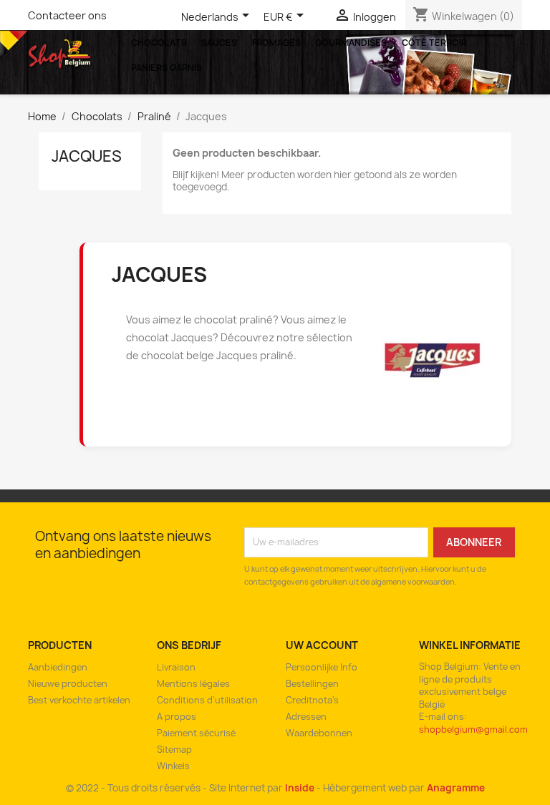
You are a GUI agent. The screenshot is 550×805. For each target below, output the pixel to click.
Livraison (176, 667)
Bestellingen (312, 684)
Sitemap (174, 749)
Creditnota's (312, 700)
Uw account (322, 645)
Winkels (173, 766)
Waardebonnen (319, 733)
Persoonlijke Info (321, 667)
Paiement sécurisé (196, 733)
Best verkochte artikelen (79, 700)
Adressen (306, 717)
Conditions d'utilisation (207, 700)
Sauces (219, 42)
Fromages (276, 42)
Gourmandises (351, 42)
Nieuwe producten (67, 684)
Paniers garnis (166, 68)
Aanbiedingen (57, 667)
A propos (176, 717)
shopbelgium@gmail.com (473, 729)
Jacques (87, 156)
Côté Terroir (434, 42)
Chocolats (159, 42)
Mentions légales (193, 684)
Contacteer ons (67, 15)
